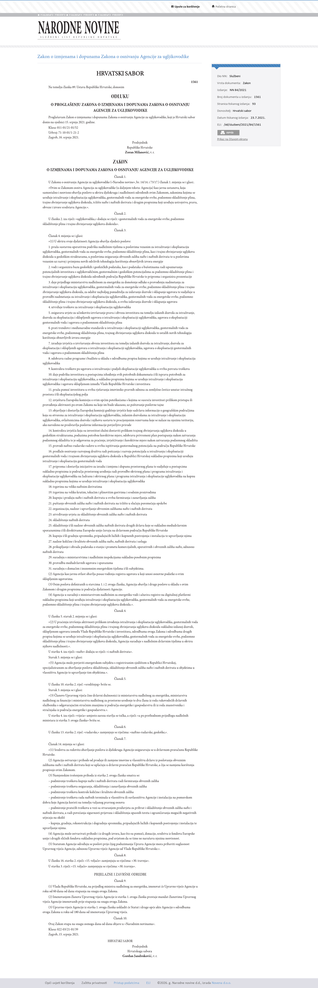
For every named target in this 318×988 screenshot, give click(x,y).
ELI (148, 983)
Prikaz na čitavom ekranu (232, 139)
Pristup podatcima (126, 983)
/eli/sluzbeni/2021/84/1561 (242, 125)
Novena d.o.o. (221, 983)
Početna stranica (225, 6)
